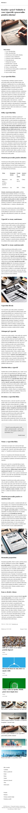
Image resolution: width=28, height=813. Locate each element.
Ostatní (25, 629)
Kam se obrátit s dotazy (11, 72)
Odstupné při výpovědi (11, 61)
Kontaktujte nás (15, 624)
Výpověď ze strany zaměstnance (13, 56)
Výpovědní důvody (10, 60)
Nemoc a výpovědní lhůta (11, 67)
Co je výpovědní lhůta (10, 51)
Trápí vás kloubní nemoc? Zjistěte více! (11, 746)
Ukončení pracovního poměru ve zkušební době (16, 68)
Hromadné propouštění (11, 70)
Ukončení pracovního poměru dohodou (14, 54)
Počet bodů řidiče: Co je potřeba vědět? (11, 757)
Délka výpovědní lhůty (11, 53)
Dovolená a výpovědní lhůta (12, 65)
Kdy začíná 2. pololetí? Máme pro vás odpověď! (14, 709)
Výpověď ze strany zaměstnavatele (13, 58)
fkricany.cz (3, 2)
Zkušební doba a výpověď (11, 63)
